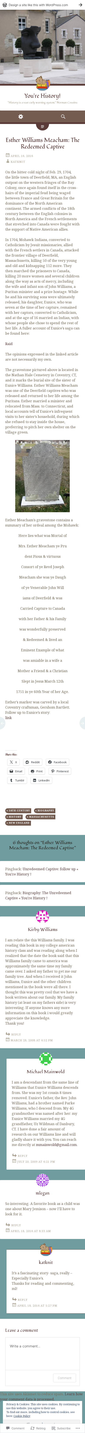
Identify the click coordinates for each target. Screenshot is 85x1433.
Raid (9, 343)
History (15, 816)
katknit (18, 162)
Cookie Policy (22, 1416)
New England (19, 822)
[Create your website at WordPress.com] (42, 5)
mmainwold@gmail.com (56, 1144)
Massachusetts (41, 816)
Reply (16, 1034)
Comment (64, 1378)
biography (46, 810)
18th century (19, 810)
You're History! (42, 96)
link (8, 717)
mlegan (42, 1193)
